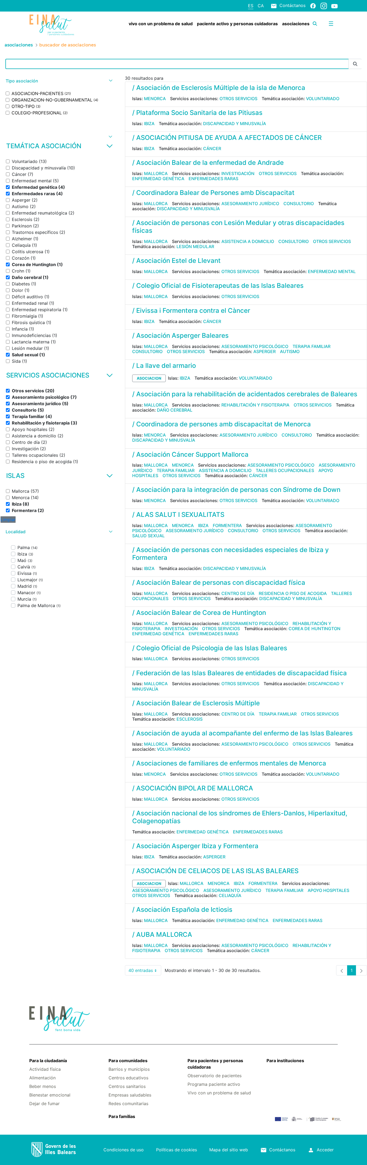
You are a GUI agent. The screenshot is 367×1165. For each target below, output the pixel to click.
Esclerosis (190, 719)
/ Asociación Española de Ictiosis (182, 909)
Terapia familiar (311, 346)
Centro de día (237, 593)
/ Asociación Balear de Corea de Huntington (199, 612)
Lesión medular (195, 246)
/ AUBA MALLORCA (162, 934)
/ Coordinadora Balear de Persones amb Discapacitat (213, 193)
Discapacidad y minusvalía (234, 123)
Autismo (290, 351)
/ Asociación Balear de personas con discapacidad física (218, 582)
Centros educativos (128, 1077)
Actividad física (45, 1069)
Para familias (122, 1116)
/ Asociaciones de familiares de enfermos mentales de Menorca (229, 763)
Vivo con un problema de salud (219, 1092)
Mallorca (156, 173)
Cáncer (212, 148)
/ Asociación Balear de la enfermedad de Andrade (208, 162)
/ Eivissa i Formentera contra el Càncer (191, 310)
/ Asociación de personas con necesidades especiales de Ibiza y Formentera (230, 553)
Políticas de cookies (176, 1149)
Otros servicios (238, 98)
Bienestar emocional (49, 1095)
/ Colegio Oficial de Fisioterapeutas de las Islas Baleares (218, 285)
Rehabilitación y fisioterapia (255, 405)
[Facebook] (313, 5)
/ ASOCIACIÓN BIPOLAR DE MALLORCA (192, 788)
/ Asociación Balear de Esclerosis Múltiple (196, 703)
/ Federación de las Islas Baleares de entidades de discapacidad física (239, 673)
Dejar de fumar (44, 1103)
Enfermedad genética (158, 178)
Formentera (227, 525)
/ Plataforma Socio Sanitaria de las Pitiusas (197, 113)
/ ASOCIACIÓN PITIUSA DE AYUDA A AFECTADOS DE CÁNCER (227, 137)
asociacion (149, 378)
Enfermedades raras (213, 178)
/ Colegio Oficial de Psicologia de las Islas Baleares (209, 648)
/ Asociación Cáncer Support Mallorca (190, 454)
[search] (315, 23)
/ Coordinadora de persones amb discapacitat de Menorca (221, 424)
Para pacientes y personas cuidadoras (215, 1064)
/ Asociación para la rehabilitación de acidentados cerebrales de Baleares (244, 394)
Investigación (237, 173)
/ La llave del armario (164, 365)
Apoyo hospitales (328, 890)
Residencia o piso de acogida (293, 593)
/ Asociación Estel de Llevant (176, 260)
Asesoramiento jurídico (250, 203)
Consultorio (298, 203)
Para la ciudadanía (48, 1060)
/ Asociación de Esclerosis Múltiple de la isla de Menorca (218, 88)
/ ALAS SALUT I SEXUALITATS (178, 514)
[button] (58, 81)
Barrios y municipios (129, 1069)
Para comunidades (128, 1060)
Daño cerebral (174, 410)
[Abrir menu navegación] (331, 23)
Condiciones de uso (123, 1149)
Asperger (264, 351)
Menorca (155, 98)
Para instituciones (285, 1060)
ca (261, 5)
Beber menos (42, 1086)
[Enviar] (355, 64)
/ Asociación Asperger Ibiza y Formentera (195, 846)
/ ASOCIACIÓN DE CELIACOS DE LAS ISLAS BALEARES (215, 871)
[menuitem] (161, 23)
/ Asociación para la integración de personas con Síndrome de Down (236, 489)
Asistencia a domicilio (247, 241)
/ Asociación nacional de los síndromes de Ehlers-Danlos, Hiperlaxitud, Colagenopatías (239, 817)
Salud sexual (148, 535)
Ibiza (149, 123)
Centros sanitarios (127, 1086)
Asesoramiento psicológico (254, 346)
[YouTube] (334, 6)
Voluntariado (322, 98)
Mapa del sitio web (228, 1149)
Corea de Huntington (314, 628)
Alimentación (42, 1077)
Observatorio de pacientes (215, 1075)
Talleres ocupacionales (285, 470)
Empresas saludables (130, 1095)
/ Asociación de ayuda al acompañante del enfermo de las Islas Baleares (242, 733)
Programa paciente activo (214, 1084)
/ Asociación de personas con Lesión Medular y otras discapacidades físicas (238, 226)
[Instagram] (324, 5)
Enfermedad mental (332, 271)
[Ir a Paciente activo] (55, 25)
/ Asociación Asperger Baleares (180, 335)
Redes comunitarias (128, 1103)
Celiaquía (230, 895)
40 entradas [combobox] (144, 971)
